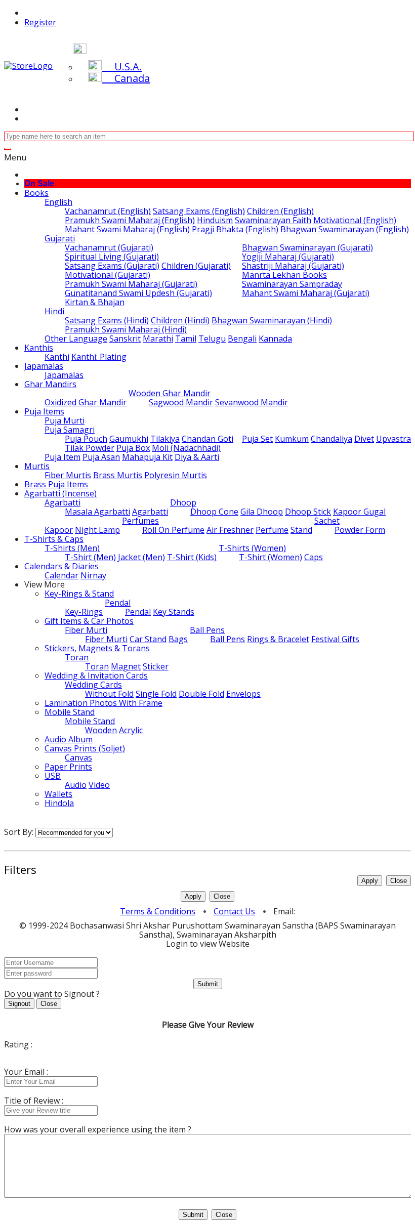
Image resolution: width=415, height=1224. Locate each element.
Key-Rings (84, 611)
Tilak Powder (89, 447)
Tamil (185, 338)
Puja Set (257, 438)
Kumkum (292, 438)
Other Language (76, 338)
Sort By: (18, 831)
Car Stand (148, 639)
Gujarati (60, 238)
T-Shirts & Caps (54, 538)
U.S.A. (122, 66)
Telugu (212, 338)
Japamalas (43, 365)
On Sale (39, 183)
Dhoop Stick (308, 511)
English (58, 201)
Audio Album (69, 739)
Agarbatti (62, 502)
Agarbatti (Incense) (60, 493)
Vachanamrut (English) (108, 211)
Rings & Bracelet (278, 639)
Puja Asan (101, 456)
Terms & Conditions (157, 911)
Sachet (327, 520)
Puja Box (133, 447)
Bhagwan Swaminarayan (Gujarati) (307, 247)
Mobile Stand (70, 711)
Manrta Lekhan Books (284, 274)
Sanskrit (125, 338)
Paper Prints (68, 766)
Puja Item (62, 456)
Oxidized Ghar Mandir (86, 402)
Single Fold (156, 693)
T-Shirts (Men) (72, 548)
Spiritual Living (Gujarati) (112, 256)
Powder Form (360, 529)
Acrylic (131, 730)
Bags (178, 639)
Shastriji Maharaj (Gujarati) (293, 265)
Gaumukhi (128, 438)
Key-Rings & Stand (79, 593)
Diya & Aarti (197, 456)
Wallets (58, 793)
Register (40, 22)
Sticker (156, 666)
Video (99, 784)
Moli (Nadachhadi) (186, 447)
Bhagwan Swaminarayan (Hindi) (272, 320)
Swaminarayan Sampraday (292, 283)
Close (398, 880)
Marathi (158, 338)
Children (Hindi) (180, 320)
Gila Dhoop (261, 511)
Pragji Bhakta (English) (235, 229)
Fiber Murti (86, 630)
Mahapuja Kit (147, 456)
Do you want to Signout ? (52, 993)
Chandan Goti (207, 438)
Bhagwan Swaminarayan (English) (344, 229)
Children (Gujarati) (196, 265)
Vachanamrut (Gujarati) (109, 247)
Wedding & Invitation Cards (96, 675)
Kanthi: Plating (99, 356)
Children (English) (280, 211)
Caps (313, 557)
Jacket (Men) (141, 557)
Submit (207, 984)
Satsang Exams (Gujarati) (112, 265)
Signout (19, 1003)
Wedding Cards (93, 684)
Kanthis (38, 347)
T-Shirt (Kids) (192, 557)
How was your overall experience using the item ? (97, 1129)
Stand (301, 529)
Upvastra (393, 438)
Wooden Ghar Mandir (170, 393)
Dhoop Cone (214, 511)
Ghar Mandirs (50, 384)
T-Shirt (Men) (90, 557)
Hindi (54, 311)
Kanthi (57, 356)
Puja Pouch (86, 438)
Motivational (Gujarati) (107, 274)
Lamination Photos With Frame (103, 702)
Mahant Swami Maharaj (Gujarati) (305, 293)
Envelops (243, 693)
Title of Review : (33, 1100)
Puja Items (44, 411)
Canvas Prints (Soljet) (85, 748)
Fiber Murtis (68, 475)
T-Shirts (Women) (252, 548)
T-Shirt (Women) (270, 557)
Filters (20, 869)
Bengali (242, 338)
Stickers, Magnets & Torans (97, 648)
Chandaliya (331, 438)
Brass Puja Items (56, 484)
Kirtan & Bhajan (94, 302)
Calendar (61, 575)
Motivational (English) (354, 220)
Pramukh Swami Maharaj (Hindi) (126, 329)
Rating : (18, 1044)
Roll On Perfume (173, 529)
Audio (76, 784)
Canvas (78, 757)
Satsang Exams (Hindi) (107, 320)
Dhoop (183, 502)
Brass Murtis (117, 475)
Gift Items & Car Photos (89, 620)
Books (36, 192)
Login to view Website (208, 943)
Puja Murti (65, 420)
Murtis (37, 466)
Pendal (118, 602)
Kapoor (59, 529)
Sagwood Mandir (181, 402)
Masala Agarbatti (97, 511)
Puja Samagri (70, 429)
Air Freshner (230, 529)
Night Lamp (97, 529)
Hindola (59, 803)
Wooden (101, 730)
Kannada (275, 338)
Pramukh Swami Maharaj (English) (130, 220)
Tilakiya (165, 438)
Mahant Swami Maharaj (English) (127, 229)
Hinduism (215, 220)
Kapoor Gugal (359, 511)
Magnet (126, 666)
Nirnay (93, 575)
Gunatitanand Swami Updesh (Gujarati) (138, 293)
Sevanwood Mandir (251, 402)
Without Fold (109, 693)
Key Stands (173, 611)
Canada (126, 78)
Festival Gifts (335, 639)
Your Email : (26, 1071)
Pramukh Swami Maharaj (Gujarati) (131, 283)
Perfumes (140, 520)
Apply (369, 880)
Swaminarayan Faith (273, 220)
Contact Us (234, 911)
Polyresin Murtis (175, 475)
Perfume (272, 529)
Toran (77, 657)
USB (53, 775)
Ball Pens (207, 630)
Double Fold (201, 693)
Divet (364, 438)
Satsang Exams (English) (199, 211)
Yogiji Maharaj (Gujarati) (288, 256)
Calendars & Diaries (61, 566)
